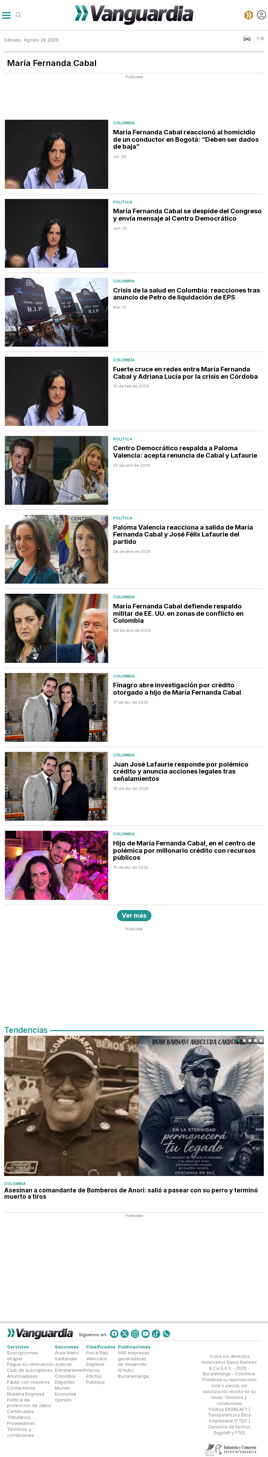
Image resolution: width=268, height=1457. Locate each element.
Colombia (124, 122)
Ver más (134, 915)
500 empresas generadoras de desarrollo (133, 1358)
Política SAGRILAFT (228, 1409)
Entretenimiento (72, 1370)
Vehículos (96, 1358)
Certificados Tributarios (20, 1414)
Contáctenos (21, 1388)
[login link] (261, 15)
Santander (66, 1358)
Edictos (94, 1376)
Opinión (63, 1400)
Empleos (95, 1364)
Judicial (63, 1364)
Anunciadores (22, 1376)
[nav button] (6, 14)
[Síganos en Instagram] (135, 1334)
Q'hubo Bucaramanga (133, 1373)
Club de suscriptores (30, 1370)
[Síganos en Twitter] (124, 1334)
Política (122, 202)
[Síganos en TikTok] (156, 1334)
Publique (95, 1382)
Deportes (65, 1382)
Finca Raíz (97, 1352)
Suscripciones (22, 1352)
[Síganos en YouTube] (145, 1334)
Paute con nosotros (28, 1382)
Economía (65, 1394)
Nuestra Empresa (25, 1394)
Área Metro (67, 1352)
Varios (93, 1370)
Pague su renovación (30, 1364)
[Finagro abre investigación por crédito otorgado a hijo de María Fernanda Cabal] (56, 707)
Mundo (62, 1388)
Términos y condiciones (20, 1432)
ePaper (15, 1358)
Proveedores (21, 1423)
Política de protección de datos (29, 1402)
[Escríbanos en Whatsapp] (166, 1334)
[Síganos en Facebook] (114, 1334)
